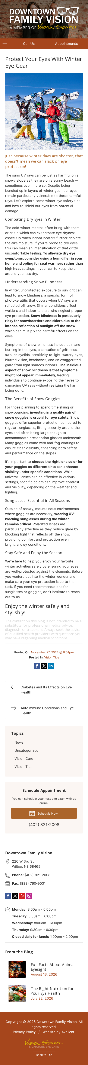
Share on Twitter (44, 666)
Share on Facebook (37, 666)
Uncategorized (26, 750)
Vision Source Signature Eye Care (44, 1043)
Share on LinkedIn (51, 666)
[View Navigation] (6, 43)
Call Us (29, 43)
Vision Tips (51, 657)
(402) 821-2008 (31, 875)
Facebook (8, 896)
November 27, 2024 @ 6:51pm (52, 652)
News (19, 742)
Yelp (22, 896)
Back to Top (44, 1055)
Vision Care (24, 758)
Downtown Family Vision (57, 1022)
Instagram (29, 896)
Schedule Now (47, 813)
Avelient (68, 1032)
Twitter (15, 896)
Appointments (66, 43)
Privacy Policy (24, 1032)
